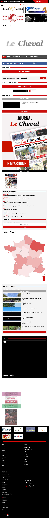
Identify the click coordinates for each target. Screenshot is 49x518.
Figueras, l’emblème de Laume (10, 209)
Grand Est (3, 482)
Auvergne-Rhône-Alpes (6, 474)
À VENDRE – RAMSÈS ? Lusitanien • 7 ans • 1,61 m (32, 312)
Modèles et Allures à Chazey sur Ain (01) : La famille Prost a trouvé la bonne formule (21, 198)
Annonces (26, 464)
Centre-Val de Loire (5, 479)
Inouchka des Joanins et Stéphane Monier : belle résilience (16, 202)
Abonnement (4, 505)
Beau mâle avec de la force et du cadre (29, 307)
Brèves (25, 451)
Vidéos (25, 459)
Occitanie (3, 490)
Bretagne (3, 477)
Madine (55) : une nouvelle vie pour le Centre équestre (15, 213)
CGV (3, 509)
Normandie (3, 487)
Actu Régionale (4, 471)
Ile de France (4, 485)
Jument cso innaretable (26, 322)
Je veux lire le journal (24, 171)
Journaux (3, 504)
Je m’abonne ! (43, 78)
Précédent (16, 90)
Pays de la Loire (4, 492)
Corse (3, 480)
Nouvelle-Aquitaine (5, 489)
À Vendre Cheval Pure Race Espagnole (30, 102)
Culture (25, 452)
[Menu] (2, 5)
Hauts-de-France (4, 484)
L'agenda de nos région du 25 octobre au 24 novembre (15, 216)
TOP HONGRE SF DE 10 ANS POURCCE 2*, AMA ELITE (33, 326)
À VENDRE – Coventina (26, 303)
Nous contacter (4, 500)
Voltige (3, 465)
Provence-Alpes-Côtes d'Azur (7, 494)
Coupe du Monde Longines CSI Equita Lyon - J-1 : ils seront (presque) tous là (19, 195)
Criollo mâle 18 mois (26, 293)
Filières (25, 454)
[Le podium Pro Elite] (24, 358)
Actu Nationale (27, 447)
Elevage (25, 444)
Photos (25, 461)
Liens (3, 512)
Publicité (3, 502)
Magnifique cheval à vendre (27, 317)
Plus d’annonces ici (24, 111)
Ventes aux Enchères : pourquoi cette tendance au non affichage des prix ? (19, 206)
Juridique (26, 456)
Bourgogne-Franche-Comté (6, 475)
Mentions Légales (5, 507)
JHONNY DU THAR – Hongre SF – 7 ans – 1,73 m (31, 298)
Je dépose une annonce (24, 98)
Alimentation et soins (28, 449)
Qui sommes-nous (5, 498)
